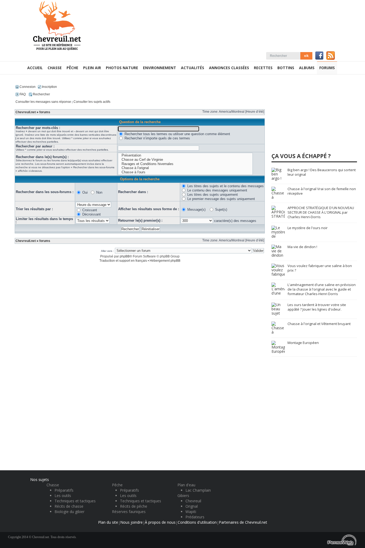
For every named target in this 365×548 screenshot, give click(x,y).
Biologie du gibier (69, 511)
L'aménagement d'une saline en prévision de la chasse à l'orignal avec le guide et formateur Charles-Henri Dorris (322, 289)
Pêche (117, 484)
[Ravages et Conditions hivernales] (185, 164)
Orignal (191, 506)
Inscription (49, 87)
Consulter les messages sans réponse (43, 102)
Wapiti (190, 511)
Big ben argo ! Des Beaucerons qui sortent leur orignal (322, 172)
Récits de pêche (133, 506)
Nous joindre (131, 522)
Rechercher (41, 94)
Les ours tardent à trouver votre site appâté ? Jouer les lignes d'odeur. (317, 307)
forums (44, 112)
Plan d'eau (186, 484)
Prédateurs (194, 516)
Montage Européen (303, 342)
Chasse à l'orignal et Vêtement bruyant (319, 323)
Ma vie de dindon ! (302, 246)
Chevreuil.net (25, 112)
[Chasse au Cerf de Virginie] (185, 160)
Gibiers (183, 495)
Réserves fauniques (129, 511)
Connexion (27, 87)
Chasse (52, 484)
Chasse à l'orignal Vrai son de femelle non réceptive (322, 191)
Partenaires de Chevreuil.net (243, 522)
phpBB (125, 256)
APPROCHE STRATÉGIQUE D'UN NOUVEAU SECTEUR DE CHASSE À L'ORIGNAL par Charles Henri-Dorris (321, 212)
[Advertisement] (311, 116)
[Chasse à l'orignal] (185, 168)
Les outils (63, 495)
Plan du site (108, 522)
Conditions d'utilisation (197, 522)
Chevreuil (193, 500)
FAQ (22, 94)
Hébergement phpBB (165, 261)
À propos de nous (160, 522)
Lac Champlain (198, 490)
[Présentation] (185, 155)
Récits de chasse (69, 506)
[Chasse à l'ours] (185, 172)
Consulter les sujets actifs (91, 102)
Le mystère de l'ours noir (308, 227)
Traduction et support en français (123, 261)
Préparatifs (64, 490)
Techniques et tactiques (75, 500)
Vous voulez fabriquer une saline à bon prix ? (320, 268)
